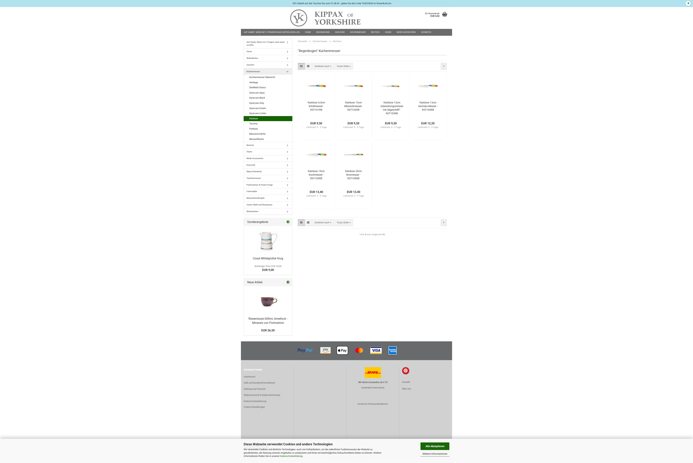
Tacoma (253, 123)
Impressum (249, 376)
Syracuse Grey (256, 103)
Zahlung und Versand (254, 389)
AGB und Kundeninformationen (259, 382)
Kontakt (406, 382)
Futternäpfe (252, 191)
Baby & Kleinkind (254, 171)
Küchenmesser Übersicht (262, 77)
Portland (253, 128)
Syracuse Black (257, 97)
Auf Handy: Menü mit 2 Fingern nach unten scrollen (272, 32)
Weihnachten (252, 211)
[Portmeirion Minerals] (268, 300)
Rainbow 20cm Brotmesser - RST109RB (353, 175)
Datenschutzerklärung (291, 456)
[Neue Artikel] (288, 282)
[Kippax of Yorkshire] (329, 18)
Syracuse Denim (257, 108)
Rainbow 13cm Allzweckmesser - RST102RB (353, 106)
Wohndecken (323, 32)
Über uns (406, 388)
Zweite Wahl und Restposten (259, 205)
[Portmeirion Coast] (268, 240)
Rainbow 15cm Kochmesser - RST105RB (316, 175)
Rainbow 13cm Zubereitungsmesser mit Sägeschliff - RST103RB (391, 108)
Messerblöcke (256, 139)
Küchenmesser (358, 32)
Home (308, 32)
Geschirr (340, 32)
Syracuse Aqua (257, 92)
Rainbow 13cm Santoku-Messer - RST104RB (428, 106)
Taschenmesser (254, 178)
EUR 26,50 (268, 330)
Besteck (375, 32)
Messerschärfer (257, 133)
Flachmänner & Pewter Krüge (260, 185)
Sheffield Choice (257, 87)
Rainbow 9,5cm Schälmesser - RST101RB (316, 106)
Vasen (388, 32)
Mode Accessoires (406, 32)
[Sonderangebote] (288, 222)
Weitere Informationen (434, 453)
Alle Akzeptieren (435, 446)
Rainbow (253, 118)
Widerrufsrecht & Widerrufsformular (262, 395)
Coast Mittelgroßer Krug (268, 258)
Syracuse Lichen (257, 113)
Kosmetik (426, 32)
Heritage (253, 82)
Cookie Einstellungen (254, 407)
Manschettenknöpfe (256, 198)
